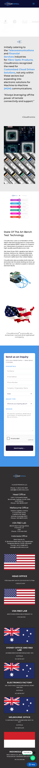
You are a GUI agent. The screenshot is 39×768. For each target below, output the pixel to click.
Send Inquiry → (19, 448)
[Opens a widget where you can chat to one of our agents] (32, 764)
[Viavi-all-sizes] (19, 289)
